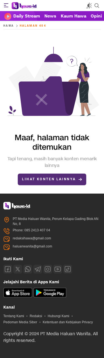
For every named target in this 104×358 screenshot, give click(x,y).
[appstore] (17, 296)
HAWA (8, 25)
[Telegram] (37, 269)
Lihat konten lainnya (49, 179)
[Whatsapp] (27, 269)
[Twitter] (17, 269)
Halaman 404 (33, 25)
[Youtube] (57, 269)
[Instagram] (47, 269)
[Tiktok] (67, 269)
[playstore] (50, 296)
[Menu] (6, 5)
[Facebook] (7, 269)
